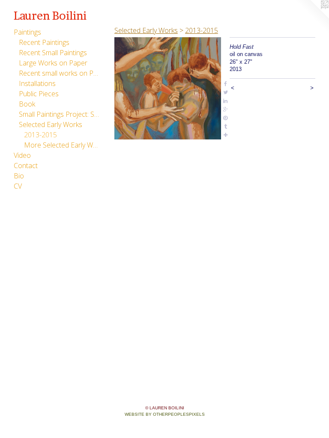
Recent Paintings (44, 42)
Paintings (27, 32)
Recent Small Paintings (53, 52)
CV (18, 186)
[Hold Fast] (167, 88)
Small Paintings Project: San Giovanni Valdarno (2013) (59, 114)
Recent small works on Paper (59, 73)
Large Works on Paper (53, 63)
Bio (19, 176)
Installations (37, 83)
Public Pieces (39, 93)
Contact (26, 165)
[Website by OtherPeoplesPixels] (312, 17)
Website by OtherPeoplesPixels (165, 414)
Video (22, 155)
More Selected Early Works (61, 145)
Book (27, 104)
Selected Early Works (50, 124)
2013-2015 (40, 134)
